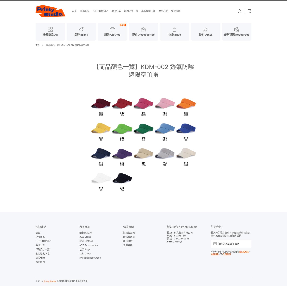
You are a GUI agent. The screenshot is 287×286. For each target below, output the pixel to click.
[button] (249, 11)
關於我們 (40, 257)
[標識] (50, 11)
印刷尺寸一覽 (42, 249)
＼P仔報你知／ (43, 240)
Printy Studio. (50, 281)
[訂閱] (247, 244)
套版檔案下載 (42, 253)
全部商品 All (85, 232)
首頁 (38, 45)
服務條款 (128, 240)
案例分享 (40, 245)
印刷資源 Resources (90, 257)
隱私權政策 (129, 236)
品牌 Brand (85, 236)
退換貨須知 (129, 232)
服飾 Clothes (86, 240)
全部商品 (40, 236)
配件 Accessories (88, 245)
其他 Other (85, 253)
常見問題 (40, 261)
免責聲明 (128, 245)
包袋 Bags (84, 249)
